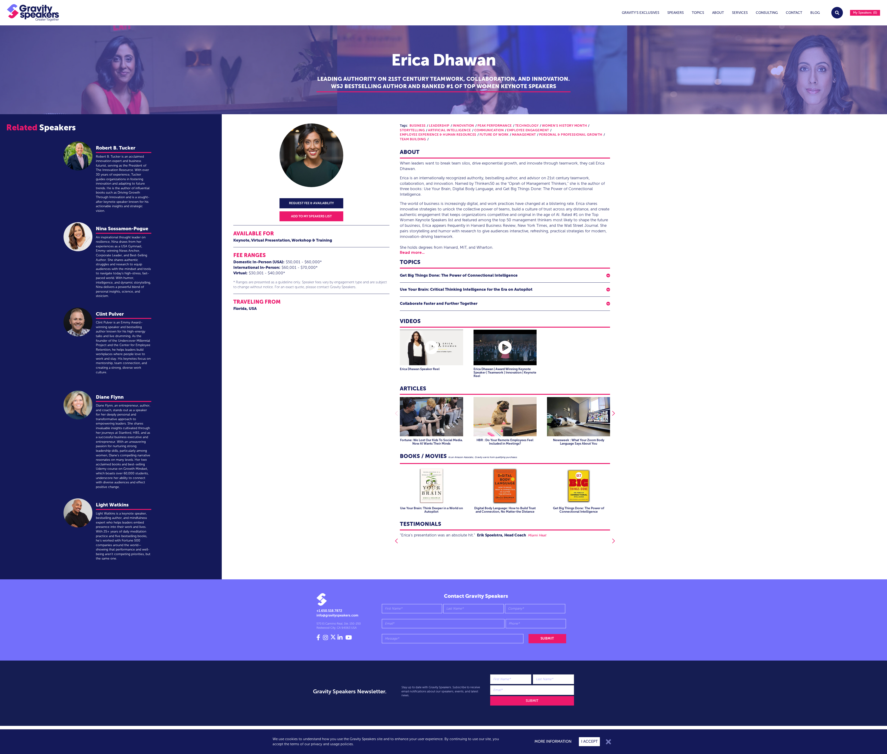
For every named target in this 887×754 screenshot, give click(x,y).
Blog (815, 13)
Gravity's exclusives (640, 13)
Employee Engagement (528, 130)
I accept (589, 741)
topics (698, 13)
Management (524, 135)
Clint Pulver (110, 314)
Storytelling (412, 130)
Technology (527, 126)
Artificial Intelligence (449, 130)
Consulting (767, 13)
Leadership (439, 126)
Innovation (463, 126)
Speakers (675, 13)
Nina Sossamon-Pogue (122, 228)
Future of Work (494, 135)
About (718, 13)
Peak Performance (494, 126)
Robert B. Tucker (115, 148)
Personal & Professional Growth (570, 135)
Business (418, 126)
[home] (29, 12)
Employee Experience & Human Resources (438, 135)
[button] (505, 275)
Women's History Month (564, 126)
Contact (794, 13)
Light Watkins (112, 505)
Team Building (413, 139)
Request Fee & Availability (311, 203)
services (740, 13)
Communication (489, 130)
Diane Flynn (110, 397)
